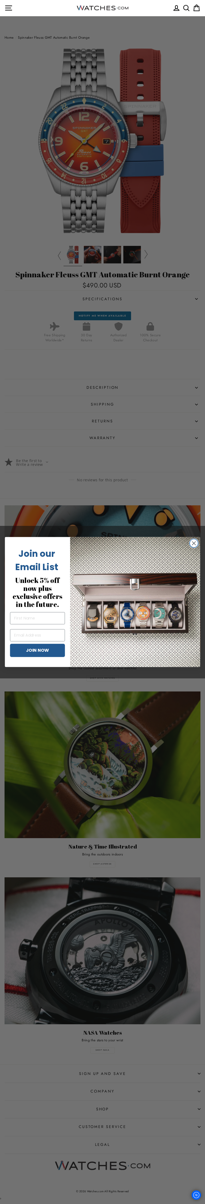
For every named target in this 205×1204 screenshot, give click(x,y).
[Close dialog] (194, 543)
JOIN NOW (37, 650)
